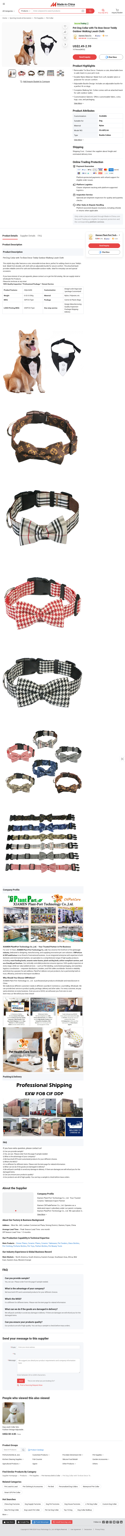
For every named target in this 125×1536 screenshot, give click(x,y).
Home (4, 18)
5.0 (99, 239)
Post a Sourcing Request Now (29, 1385)
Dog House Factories (72, 1504)
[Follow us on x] (107, 1522)
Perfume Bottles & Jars (11, 1455)
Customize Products (40, 1455)
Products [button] (24, 11)
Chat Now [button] (112, 57)
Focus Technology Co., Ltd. (45, 1529)
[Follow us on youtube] (114, 1522)
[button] (3, 3)
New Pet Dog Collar (11, 1510)
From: (13, 1347)
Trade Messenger (41, 1522)
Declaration (88, 1529)
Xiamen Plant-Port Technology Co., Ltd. (86, 35)
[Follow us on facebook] (103, 1522)
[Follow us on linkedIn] (121, 1522)
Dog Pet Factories (52, 1504)
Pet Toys (30, 1246)
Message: (12, 1360)
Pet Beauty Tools (55, 1246)
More (4, 1514)
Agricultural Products (10, 1463)
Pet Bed (51, 1486)
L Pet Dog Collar (91, 1504)
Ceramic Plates (34, 1243)
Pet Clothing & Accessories (33, 1486)
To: (15, 1354)
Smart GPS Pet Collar (12, 1492)
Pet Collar (49, 18)
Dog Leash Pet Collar (32, 1510)
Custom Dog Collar (110, 1504)
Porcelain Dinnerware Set (71, 1455)
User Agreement (76, 1529)
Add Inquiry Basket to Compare (36, 81)
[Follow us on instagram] (110, 1522)
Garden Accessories (100, 1459)
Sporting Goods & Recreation (20, 18)
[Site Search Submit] (90, 11)
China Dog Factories (12, 1504)
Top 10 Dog (68, 1510)
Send (21, 1381)
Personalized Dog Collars (68, 1486)
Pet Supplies (38, 18)
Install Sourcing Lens (63, 1522)
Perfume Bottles (19, 1246)
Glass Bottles (73, 1243)
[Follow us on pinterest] (117, 1522)
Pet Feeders (62, 1243)
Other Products (68, 1463)
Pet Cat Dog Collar (52, 1510)
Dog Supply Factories (33, 1504)
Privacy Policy (99, 1529)
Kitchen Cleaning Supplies (12, 1459)
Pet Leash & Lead (11, 1486)
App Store (9, 1522)
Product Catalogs (37, 1450)
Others (95, 1463)
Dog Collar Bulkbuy (85, 1510)
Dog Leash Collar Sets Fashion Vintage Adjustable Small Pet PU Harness (12, 1429)
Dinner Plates (21, 1243)
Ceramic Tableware (49, 1243)
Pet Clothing (7, 1246)
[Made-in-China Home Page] (62, 4)
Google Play (23, 1522)
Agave (34, 1463)
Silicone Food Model (70, 1459)
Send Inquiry (84, 57)
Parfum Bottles (41, 1246)
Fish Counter (37, 1459)
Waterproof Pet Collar (91, 1486)
